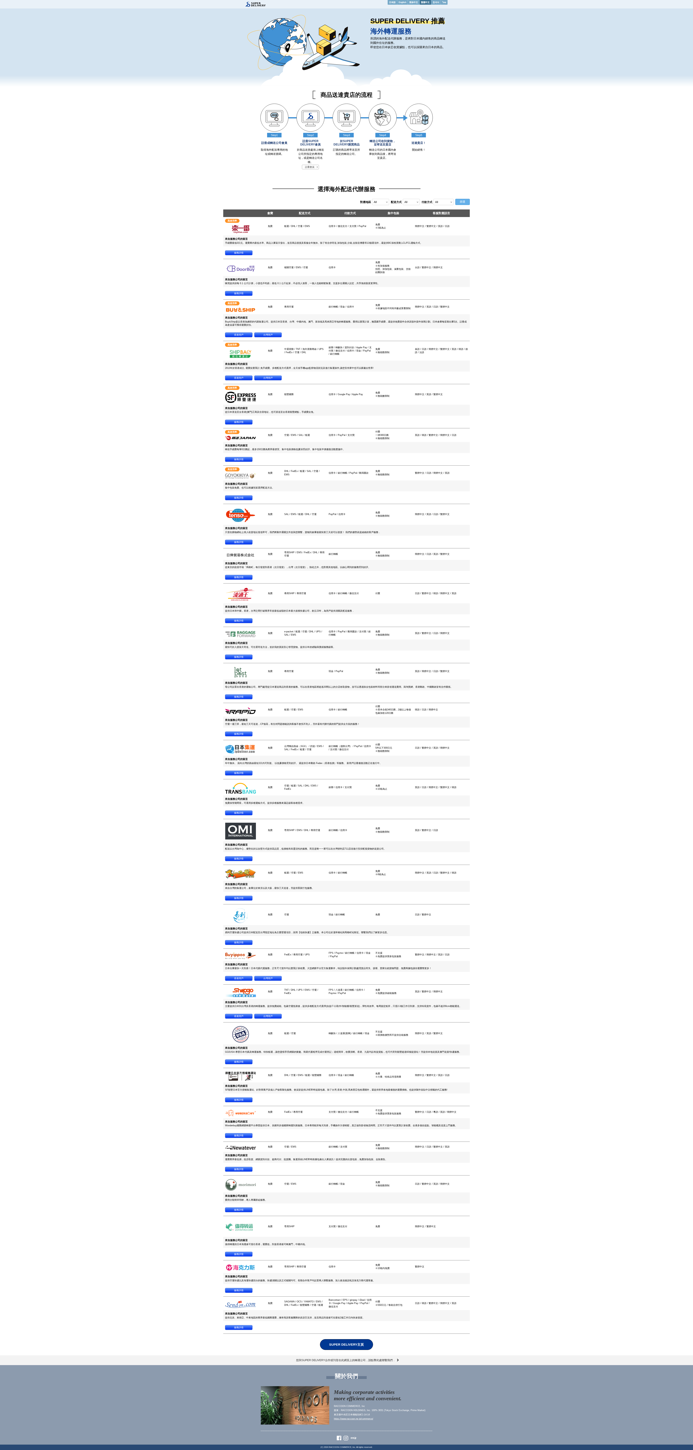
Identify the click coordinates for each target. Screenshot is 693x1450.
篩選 (462, 201)
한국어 (436, 2)
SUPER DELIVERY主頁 (346, 1344)
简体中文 (413, 2)
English (402, 2)
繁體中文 (425, 2)
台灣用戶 (268, 334)
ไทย (444, 2)
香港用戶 (238, 334)
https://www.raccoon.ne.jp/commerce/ (353, 1418)
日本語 (392, 2)
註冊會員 (309, 167)
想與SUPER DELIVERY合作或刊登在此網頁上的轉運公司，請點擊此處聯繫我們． (345, 1360)
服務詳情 (238, 252)
